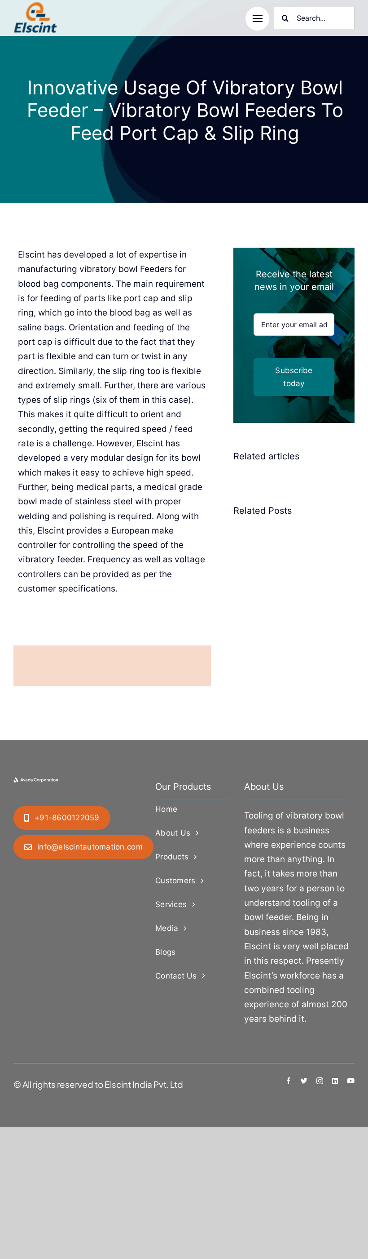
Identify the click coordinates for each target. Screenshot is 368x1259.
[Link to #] (257, 19)
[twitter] (304, 1080)
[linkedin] (335, 1080)
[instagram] (319, 1080)
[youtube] (351, 1080)
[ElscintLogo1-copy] (35, 6)
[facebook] (288, 1080)
